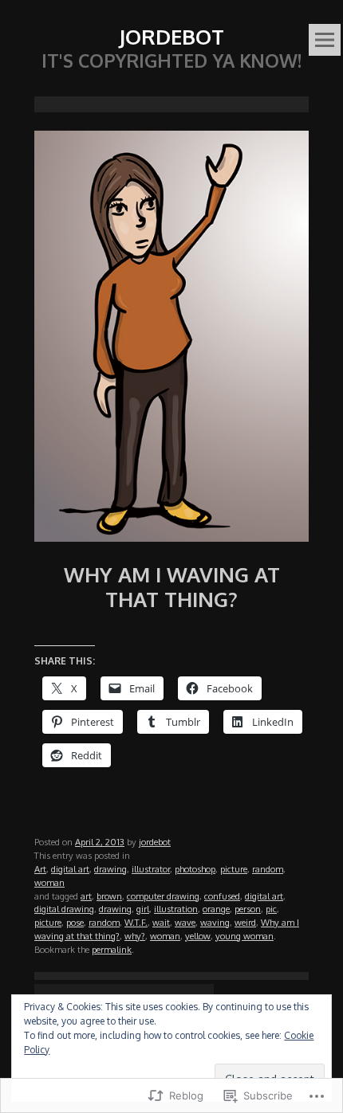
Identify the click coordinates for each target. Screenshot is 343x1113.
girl (142, 909)
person (248, 909)
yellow (198, 936)
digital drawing (64, 909)
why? (134, 936)
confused (222, 896)
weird (245, 922)
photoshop (195, 869)
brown (109, 896)
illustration (176, 909)
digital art (70, 869)
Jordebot (171, 36)
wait (161, 922)
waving (215, 922)
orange (216, 909)
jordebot (155, 842)
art (86, 896)
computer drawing (163, 896)
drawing (110, 869)
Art (40, 869)
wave (185, 922)
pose (75, 922)
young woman (244, 936)
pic (271, 909)
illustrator (151, 869)
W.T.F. (136, 922)
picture (233, 869)
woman (49, 882)
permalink (112, 949)
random (267, 869)
